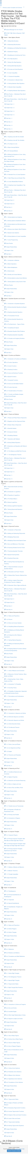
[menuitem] (1, 3)
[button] (1, 1)
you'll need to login (20, 1149)
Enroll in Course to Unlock (14, 1151)
